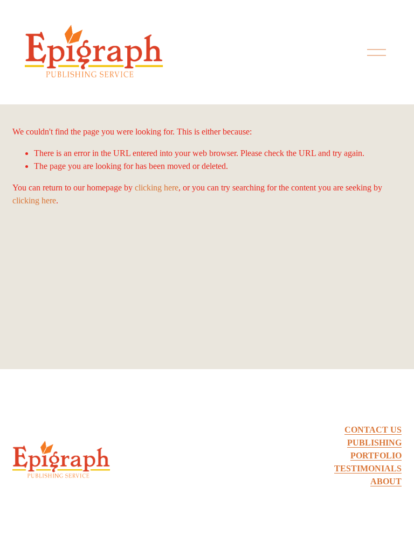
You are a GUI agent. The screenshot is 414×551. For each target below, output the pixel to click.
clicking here (156, 187)
